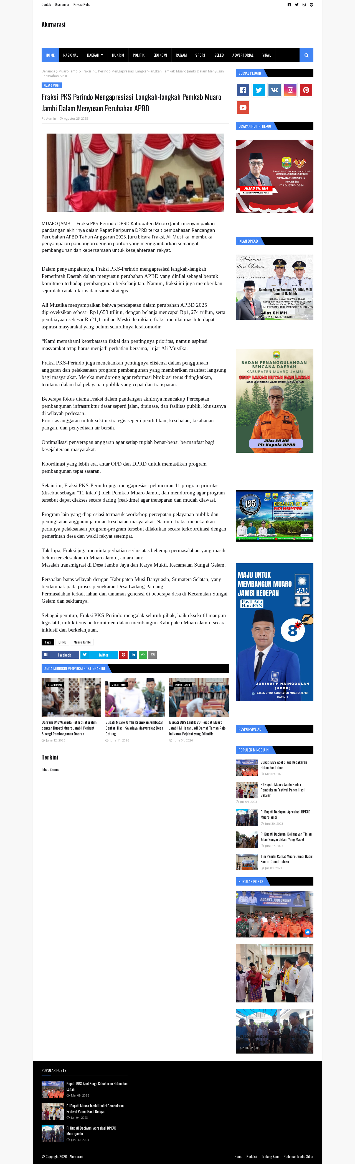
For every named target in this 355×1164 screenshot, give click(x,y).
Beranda (48, 71)
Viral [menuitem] (266, 55)
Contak (46, 4)
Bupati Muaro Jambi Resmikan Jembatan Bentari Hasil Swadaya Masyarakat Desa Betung (134, 727)
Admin (51, 118)
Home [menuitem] (50, 55)
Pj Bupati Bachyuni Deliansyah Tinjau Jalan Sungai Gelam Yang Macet (286, 836)
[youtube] (243, 107)
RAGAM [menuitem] (181, 55)
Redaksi (252, 1156)
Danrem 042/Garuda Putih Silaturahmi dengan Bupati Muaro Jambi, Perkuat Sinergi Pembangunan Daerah (69, 727)
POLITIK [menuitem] (139, 55)
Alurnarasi (53, 24)
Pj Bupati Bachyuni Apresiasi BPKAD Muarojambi (285, 814)
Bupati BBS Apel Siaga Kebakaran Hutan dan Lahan (284, 764)
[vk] (274, 90)
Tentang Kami (270, 1156)
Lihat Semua (50, 769)
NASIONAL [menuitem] (70, 55)
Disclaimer (62, 4)
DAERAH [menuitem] (93, 55)
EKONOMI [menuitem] (160, 55)
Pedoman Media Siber (298, 1156)
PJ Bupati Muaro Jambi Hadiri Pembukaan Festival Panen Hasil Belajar (283, 789)
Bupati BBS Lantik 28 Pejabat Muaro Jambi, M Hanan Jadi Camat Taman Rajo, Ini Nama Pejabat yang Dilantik (197, 727)
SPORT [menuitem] (200, 55)
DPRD (62, 642)
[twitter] (296, 4)
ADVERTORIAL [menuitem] (242, 55)
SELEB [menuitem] (219, 55)
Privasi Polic (81, 4)
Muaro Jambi (68, 71)
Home (238, 1156)
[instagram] (304, 4)
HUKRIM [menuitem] (118, 55)
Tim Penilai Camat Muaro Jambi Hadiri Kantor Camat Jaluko (287, 858)
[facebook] (289, 4)
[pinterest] (310, 4)
